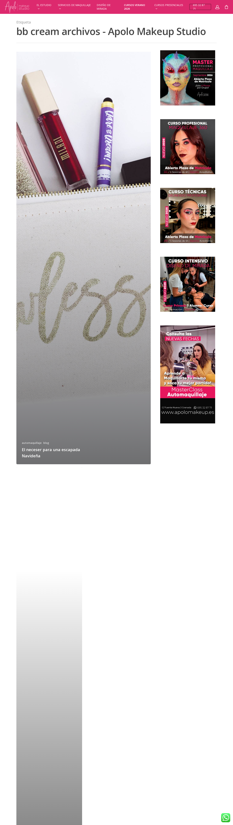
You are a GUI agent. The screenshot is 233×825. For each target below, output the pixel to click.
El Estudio (44, 5)
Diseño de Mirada (103, 6)
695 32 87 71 (199, 6)
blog (46, 443)
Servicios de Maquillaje (74, 5)
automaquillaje (32, 443)
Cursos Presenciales (168, 5)
